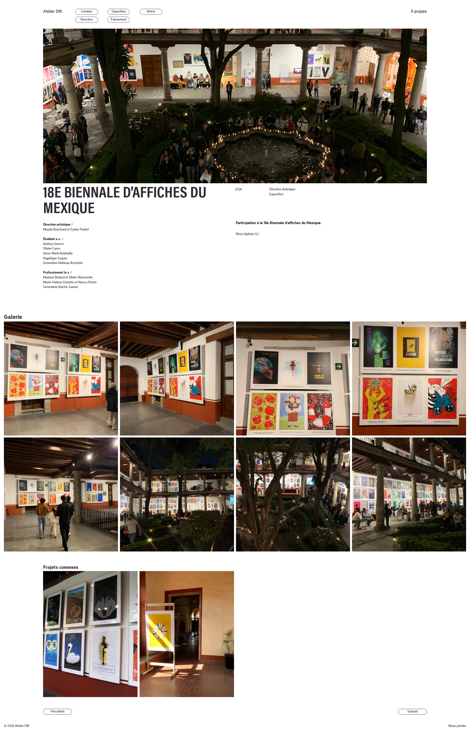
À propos (419, 11)
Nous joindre (457, 726)
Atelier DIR (52, 11)
